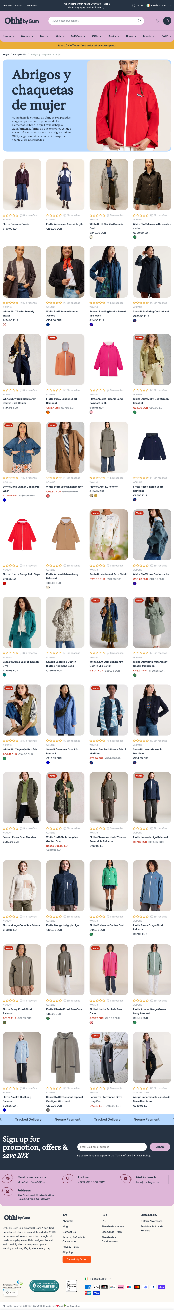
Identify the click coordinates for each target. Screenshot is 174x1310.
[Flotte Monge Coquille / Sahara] (22, 885)
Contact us (31, 5)
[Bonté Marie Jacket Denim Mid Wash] (22, 447)
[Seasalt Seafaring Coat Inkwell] (152, 272)
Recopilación (19, 54)
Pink (91, 412)
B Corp (18, 5)
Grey (48, 1110)
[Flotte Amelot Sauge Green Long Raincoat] (152, 970)
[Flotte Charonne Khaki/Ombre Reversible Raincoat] (109, 797)
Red (4, 583)
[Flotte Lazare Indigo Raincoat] (152, 797)
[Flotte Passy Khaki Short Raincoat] (22, 970)
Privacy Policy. (142, 1155)
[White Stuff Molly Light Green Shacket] (152, 359)
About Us (7, 5)
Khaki (91, 495)
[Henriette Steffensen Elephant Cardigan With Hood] (65, 1057)
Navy (48, 324)
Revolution (74, 1306)
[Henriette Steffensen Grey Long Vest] (109, 1057)
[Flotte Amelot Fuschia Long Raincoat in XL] (109, 359)
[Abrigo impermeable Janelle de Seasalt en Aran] (152, 1057)
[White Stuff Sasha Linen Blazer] (65, 447)
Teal (4, 675)
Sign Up (159, 1146)
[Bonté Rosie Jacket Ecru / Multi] (109, 535)
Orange (48, 412)
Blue (91, 324)
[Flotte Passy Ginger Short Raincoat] (65, 359)
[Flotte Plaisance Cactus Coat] (109, 885)
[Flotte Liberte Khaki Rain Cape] (65, 970)
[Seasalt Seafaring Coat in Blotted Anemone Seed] (65, 622)
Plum (4, 324)
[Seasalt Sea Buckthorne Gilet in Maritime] (109, 710)
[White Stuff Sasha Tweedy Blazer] (22, 272)
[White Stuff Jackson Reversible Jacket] (152, 184)
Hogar (6, 54)
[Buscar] (139, 21)
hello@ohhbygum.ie (147, 1182)
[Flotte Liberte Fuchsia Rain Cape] (109, 970)
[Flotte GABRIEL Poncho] (109, 447)
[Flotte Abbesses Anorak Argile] (65, 184)
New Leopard (95, 495)
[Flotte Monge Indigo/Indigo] (65, 885)
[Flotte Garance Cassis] (22, 184)
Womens (7, 219)
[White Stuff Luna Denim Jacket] (152, 535)
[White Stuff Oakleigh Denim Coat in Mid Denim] (109, 622)
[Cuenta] (157, 20)
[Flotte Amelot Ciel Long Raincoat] (22, 1057)
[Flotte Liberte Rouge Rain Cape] (22, 535)
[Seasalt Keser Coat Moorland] (22, 797)
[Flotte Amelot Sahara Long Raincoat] (65, 535)
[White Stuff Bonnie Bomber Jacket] (65, 272)
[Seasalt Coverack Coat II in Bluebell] (65, 710)
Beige (91, 237)
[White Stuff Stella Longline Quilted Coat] (65, 797)
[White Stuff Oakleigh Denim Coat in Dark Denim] (22, 359)
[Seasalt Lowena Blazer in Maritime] (152, 710)
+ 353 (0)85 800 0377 (91, 1182)
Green (134, 237)
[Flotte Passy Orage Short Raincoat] (152, 885)
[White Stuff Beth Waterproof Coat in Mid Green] (152, 622)
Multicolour (48, 496)
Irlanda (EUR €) (159, 5)
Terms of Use (123, 1155)
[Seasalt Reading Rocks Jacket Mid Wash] (109, 272)
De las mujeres (141, 1092)
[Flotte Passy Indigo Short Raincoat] (152, 447)
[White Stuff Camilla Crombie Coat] (109, 184)
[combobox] (96, 21)
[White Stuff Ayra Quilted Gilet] (22, 710)
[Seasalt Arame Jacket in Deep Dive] (22, 622)
